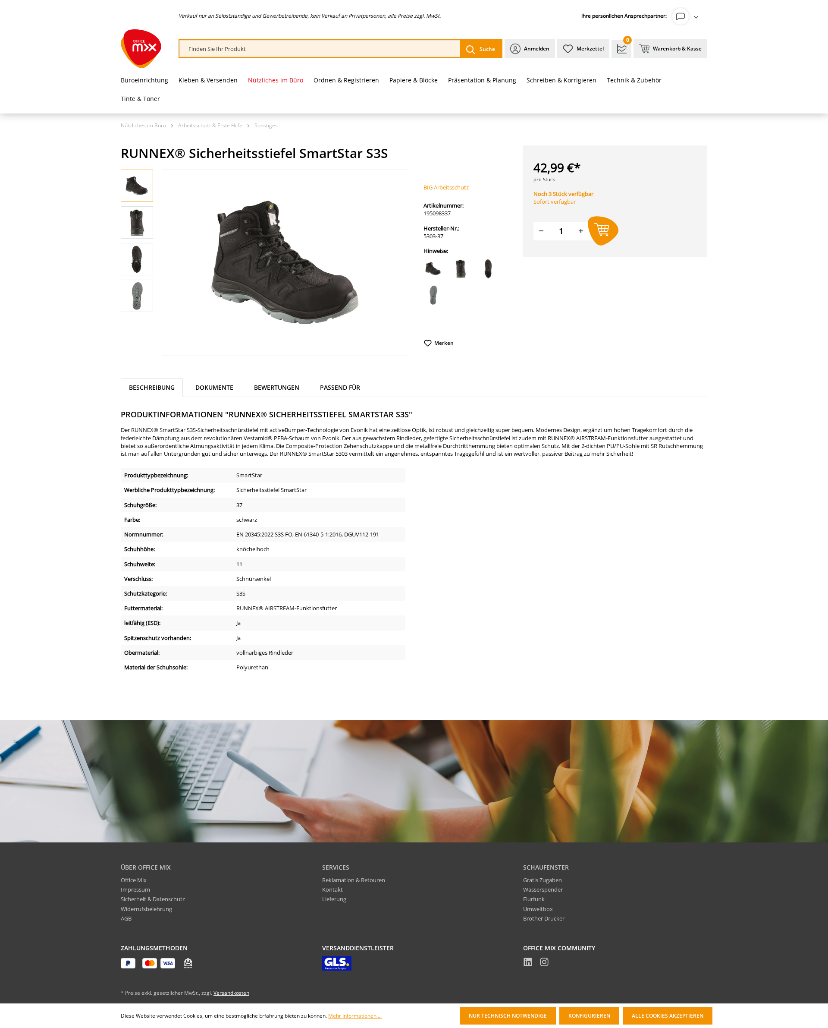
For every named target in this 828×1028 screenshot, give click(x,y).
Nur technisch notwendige (508, 1015)
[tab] (152, 387)
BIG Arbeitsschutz (446, 187)
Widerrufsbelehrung (146, 909)
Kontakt (332, 889)
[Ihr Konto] (687, 16)
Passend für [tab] (340, 387)
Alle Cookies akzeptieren (667, 1015)
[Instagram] (544, 963)
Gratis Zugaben (542, 880)
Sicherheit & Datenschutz (153, 899)
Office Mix (134, 880)
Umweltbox (538, 909)
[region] (265, 263)
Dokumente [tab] (214, 387)
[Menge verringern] (541, 231)
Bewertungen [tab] (276, 387)
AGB (126, 918)
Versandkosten (231, 992)
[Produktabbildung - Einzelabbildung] (285, 263)
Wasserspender (543, 889)
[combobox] (319, 49)
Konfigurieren (589, 1015)
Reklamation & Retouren (353, 880)
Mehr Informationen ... (355, 1015)
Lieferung (334, 899)
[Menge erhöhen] (581, 231)
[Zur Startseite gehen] (141, 48)
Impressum (135, 889)
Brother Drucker (544, 918)
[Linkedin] (528, 963)
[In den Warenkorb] (603, 231)
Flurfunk (534, 899)
